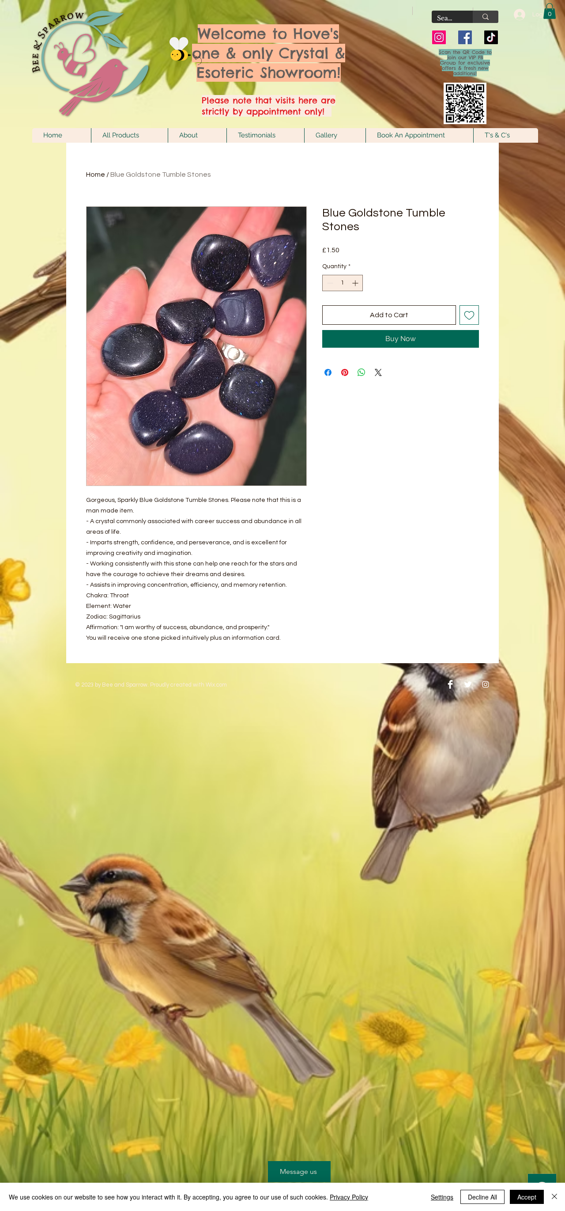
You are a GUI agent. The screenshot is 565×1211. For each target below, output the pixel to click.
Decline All (482, 1196)
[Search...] (485, 17)
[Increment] (356, 283)
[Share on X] (378, 372)
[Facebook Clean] (450, 684)
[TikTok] (491, 37)
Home (95, 174)
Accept (526, 1196)
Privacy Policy (349, 1196)
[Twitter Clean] (467, 684)
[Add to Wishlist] (469, 315)
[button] (549, 11)
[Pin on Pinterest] (344, 372)
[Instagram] (439, 37)
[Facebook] (465, 37)
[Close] (554, 1197)
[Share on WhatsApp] (361, 372)
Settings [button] (442, 1196)
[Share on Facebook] (328, 372)
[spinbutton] (342, 283)
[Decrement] (329, 283)
